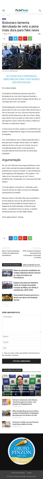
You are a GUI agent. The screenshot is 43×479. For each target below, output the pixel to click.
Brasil (9, 16)
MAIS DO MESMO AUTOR (31, 265)
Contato (29, 473)
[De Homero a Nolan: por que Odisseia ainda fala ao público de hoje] (6, 424)
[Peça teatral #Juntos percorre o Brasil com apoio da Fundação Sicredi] (7, 297)
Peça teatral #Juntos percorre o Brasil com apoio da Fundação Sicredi (26, 297)
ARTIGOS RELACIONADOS (11, 265)
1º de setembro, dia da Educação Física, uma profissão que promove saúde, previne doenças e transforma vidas (20, 389)
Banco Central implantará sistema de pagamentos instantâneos (10, 253)
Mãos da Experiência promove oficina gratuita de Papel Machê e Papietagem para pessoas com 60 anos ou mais (26, 413)
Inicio (3, 16)
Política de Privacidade (18, 473)
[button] (40, 11)
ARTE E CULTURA (7, 300)
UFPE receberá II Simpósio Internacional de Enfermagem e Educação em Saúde (32, 254)
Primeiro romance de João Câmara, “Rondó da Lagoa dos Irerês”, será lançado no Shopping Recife (25, 402)
